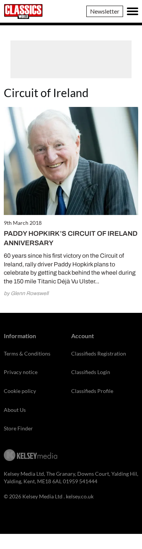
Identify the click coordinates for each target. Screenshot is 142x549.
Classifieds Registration (98, 353)
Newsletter (104, 11)
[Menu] (132, 11)
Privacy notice (20, 372)
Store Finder (18, 428)
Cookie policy (20, 391)
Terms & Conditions (27, 353)
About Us (15, 410)
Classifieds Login (90, 372)
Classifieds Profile (92, 391)
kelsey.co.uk (80, 496)
